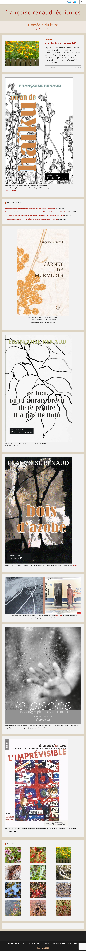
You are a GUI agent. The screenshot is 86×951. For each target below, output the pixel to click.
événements (49, 39)
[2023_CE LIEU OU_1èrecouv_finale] (38, 388)
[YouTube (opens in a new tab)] (72, 2)
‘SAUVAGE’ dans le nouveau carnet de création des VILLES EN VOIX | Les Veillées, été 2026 (34, 215)
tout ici (74, 565)
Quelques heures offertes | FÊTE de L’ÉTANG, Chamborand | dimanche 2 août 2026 (31, 219)
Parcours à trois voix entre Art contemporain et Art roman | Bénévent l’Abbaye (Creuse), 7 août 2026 (37, 212)
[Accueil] (36, 29)
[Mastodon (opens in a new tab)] (77, 2)
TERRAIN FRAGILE (13, 943)
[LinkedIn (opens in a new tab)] (69, 2)
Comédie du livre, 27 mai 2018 (60, 42)
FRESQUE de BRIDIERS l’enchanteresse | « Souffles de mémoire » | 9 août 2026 (30, 208)
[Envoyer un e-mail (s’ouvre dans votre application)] (75, 2)
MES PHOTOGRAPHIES (32, 943)
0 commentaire (51, 68)
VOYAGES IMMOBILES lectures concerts (62, 943)
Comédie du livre (44, 29)
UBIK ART (58, 615)
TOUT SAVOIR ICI (11, 190)
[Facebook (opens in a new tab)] (67, 2)
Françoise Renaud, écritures (43, 12)
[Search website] (81, 2)
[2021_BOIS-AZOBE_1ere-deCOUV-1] (38, 510)
